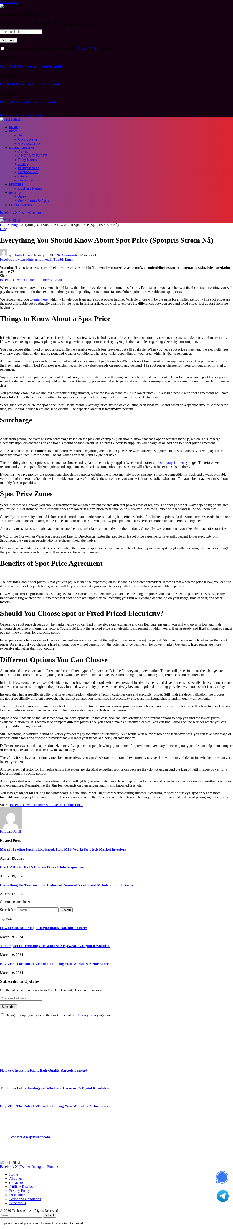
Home (13, 127)
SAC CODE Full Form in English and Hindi (34, 66)
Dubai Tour (26, 180)
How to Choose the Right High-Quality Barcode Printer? (43, 928)
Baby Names (27, 160)
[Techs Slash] (10, 119)
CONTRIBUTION (20, 205)
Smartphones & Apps (33, 201)
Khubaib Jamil (23, 255)
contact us (16, 1182)
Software (24, 197)
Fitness (23, 176)
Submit (49, 1215)
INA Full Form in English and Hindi (28, 102)
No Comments (66, 255)
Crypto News (28, 139)
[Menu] (2, 218)
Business (16, 184)
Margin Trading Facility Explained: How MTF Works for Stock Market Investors (63, 849)
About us (15, 1178)
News (13, 131)
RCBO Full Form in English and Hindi (30, 84)
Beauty (23, 164)
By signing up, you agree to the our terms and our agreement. (60, 48)
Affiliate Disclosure (23, 1187)
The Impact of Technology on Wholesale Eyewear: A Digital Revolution (55, 946)
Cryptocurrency (29, 143)
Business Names (30, 188)
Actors (23, 151)
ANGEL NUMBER (33, 156)
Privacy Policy (88, 48)
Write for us (17, 1203)
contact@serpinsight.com (30, 1137)
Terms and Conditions (25, 1199)
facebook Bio (28, 172)
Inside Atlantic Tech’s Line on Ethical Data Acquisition (42, 867)
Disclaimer (17, 1195)
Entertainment (22, 147)
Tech (21, 135)
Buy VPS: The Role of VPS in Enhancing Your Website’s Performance (54, 964)
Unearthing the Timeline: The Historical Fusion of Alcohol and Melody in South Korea (66, 885)
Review (15, 192)
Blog (3, 229)
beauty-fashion (28, 168)
